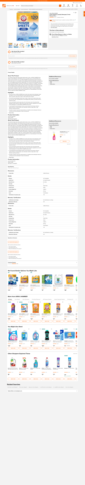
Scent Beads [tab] (17, 299)
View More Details (54, 27)
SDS (51, 81)
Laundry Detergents (24, 9)
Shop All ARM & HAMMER (53, 78)
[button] (42, 72)
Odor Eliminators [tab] (26, 299)
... (8, 9)
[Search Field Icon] (60, 6)
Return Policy (11, 112)
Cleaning (11, 9)
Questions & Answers (60, 17)
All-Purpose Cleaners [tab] (47, 299)
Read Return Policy (55, 36)
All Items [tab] (10, 299)
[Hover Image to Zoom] (27, 26)
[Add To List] (74, 12)
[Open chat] (84, 13)
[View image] (10, 45)
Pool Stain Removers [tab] (36, 299)
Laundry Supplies (17, 9)
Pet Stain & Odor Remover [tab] (72, 299)
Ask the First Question (14, 251)
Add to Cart (13, 321)
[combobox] (40, 6)
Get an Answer (73, 55)
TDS (51, 82)
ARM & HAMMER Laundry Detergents (35, 9)
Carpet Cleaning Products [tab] (59, 299)
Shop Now (65, 141)
